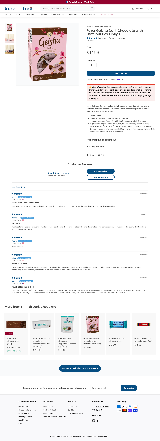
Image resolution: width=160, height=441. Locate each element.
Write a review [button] (101, 171)
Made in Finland (88, 14)
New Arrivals (48, 406)
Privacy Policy (76, 436)
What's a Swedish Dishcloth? (54, 417)
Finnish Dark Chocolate (102, 27)
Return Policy (24, 413)
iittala (18, 14)
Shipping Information (27, 410)
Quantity (91, 60)
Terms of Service (89, 436)
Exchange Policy (25, 417)
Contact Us (72, 406)
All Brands (73, 14)
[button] (92, 38)
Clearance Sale (106, 14)
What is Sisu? (48, 413)
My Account (23, 406)
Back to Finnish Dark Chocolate (81, 368)
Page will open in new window (93, 420)
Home (89, 27)
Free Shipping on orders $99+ (102, 139)
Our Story (71, 410)
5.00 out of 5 (65, 173)
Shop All (8, 14)
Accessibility (103, 436)
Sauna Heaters (57, 14)
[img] (17, 194)
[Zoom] (47, 54)
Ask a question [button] (101, 177)
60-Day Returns (95, 146)
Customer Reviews (75, 413)
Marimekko (30, 14)
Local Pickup (23, 420)
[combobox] (67, 8)
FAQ (20, 423)
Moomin (43, 14)
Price (89, 47)
